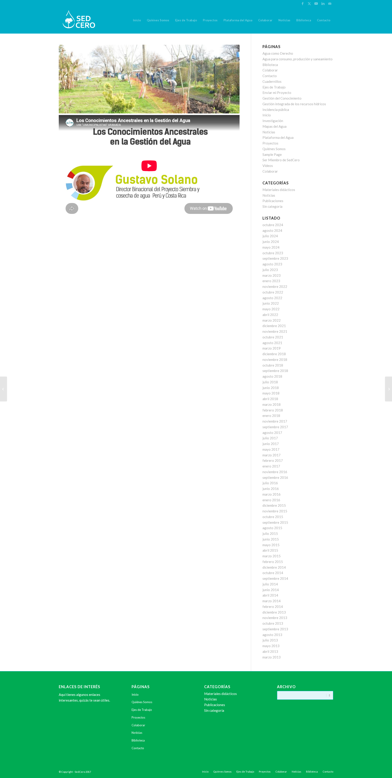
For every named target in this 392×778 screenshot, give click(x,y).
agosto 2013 (272, 635)
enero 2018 (271, 415)
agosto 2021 (272, 343)
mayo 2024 (270, 247)
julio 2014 (270, 584)
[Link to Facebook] (302, 3)
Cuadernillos (272, 81)
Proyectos (270, 143)
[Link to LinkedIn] (323, 3)
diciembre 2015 (274, 505)
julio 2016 (270, 483)
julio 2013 (270, 640)
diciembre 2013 (274, 612)
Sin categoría (272, 206)
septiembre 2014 (275, 578)
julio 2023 (270, 270)
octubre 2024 (272, 225)
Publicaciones (272, 201)
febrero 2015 (272, 562)
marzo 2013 (271, 657)
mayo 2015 (270, 545)
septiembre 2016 (275, 477)
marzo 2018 (271, 404)
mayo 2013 (270, 646)
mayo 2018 (270, 393)
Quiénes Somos (274, 149)
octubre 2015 (272, 517)
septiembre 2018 (275, 371)
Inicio (266, 115)
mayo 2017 (270, 449)
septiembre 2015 (275, 522)
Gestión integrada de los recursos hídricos (294, 104)
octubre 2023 (272, 253)
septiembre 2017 (275, 427)
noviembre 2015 (274, 511)
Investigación (272, 121)
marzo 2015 (271, 556)
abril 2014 (270, 595)
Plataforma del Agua (278, 137)
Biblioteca (270, 65)
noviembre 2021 (274, 331)
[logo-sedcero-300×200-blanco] (79, 20)
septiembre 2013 (275, 629)
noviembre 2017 (274, 421)
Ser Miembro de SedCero (281, 160)
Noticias (268, 132)
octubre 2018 (272, 365)
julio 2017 (270, 438)
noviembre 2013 (274, 618)
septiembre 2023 (275, 258)
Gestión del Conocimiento (281, 98)
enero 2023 (271, 281)
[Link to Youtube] (316, 3)
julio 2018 (270, 382)
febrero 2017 (272, 460)
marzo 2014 (271, 601)
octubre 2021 (272, 337)
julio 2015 (270, 533)
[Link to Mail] (329, 3)
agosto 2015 (272, 528)
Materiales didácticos (278, 190)
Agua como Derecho (277, 53)
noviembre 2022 (274, 286)
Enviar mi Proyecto (276, 93)
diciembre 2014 (274, 567)
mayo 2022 (270, 309)
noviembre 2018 (274, 359)
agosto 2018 (272, 376)
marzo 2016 (271, 494)
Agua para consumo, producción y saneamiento (297, 59)
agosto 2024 (272, 230)
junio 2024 (270, 242)
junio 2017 (270, 444)
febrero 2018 (272, 410)
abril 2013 (270, 651)
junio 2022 (270, 303)
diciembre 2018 (274, 354)
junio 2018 (270, 388)
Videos (267, 166)
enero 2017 (271, 466)
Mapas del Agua (274, 126)
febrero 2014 (272, 606)
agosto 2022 (272, 298)
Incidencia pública (275, 110)
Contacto (269, 76)
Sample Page (272, 154)
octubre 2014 (272, 573)
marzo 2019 (271, 348)
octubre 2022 (272, 292)
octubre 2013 (272, 623)
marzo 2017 (271, 455)
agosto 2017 (272, 433)
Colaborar (270, 70)
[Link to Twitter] (309, 3)
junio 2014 (270, 590)
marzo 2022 (271, 320)
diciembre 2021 (274, 326)
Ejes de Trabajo (274, 87)
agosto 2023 (272, 264)
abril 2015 (270, 550)
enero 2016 (271, 500)
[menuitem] (137, 20)
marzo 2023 (271, 275)
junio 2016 (270, 489)
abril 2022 (270, 315)
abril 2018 (270, 399)
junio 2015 (270, 539)
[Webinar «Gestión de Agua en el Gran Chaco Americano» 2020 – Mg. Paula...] (3, 389)
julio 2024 (270, 236)
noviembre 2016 (274, 472)
